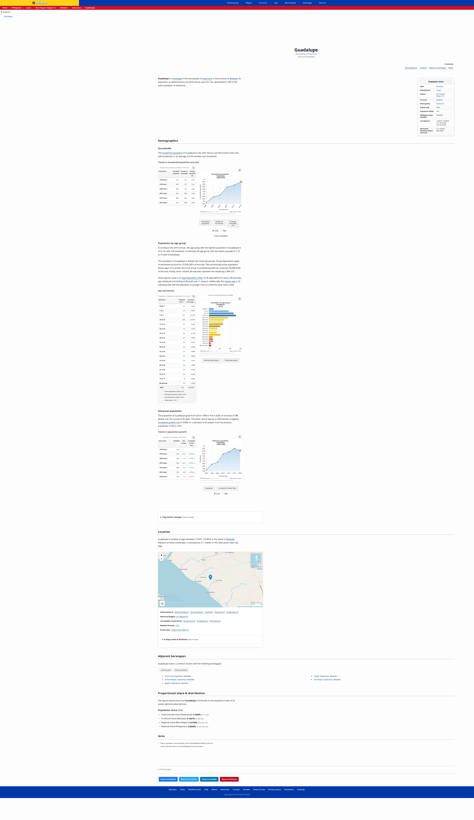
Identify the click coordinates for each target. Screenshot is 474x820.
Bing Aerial (219, 612)
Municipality (290, 2)
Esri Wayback (181, 616)
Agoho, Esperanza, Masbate (176, 683)
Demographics (411, 68)
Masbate (64, 8)
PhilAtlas (41, 2)
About (214, 789)
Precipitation (202, 621)
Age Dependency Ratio (192, 278)
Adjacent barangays (437, 68)
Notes (450, 68)
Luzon (28, 8)
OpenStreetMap (180, 612)
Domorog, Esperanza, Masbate (178, 676)
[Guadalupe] (210, 577)
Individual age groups (211, 360)
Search (322, 3)
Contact (236, 789)
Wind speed (214, 621)
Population (209, 488)
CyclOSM (208, 612)
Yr (176, 625)
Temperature (188, 621)
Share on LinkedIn (209, 779)
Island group (233, 2)
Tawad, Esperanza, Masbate (325, 676)
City (276, 2)
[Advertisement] (21, 58)
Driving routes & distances (175, 639)
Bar (224, 230)
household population (172, 153)
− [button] (161, 558)
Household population (205, 222)
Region (249, 2)
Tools (182, 789)
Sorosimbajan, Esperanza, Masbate (179, 679)
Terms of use (259, 789)
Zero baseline (221, 236)
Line (216, 230)
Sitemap (301, 789)
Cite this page (165, 769)
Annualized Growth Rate (227, 488)
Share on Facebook (168, 779)
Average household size (233, 223)
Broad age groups (231, 360)
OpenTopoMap (196, 612)
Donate (246, 789)
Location (423, 68)
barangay (439, 86)
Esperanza (76, 8)
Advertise (225, 789)
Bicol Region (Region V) (45, 8)
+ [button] (161, 555)
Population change (171, 517)
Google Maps (231, 612)
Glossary (173, 789)
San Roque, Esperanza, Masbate (327, 679)
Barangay (307, 2)
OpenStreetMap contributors (251, 606)
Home (4, 8)
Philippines (16, 8)
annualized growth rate (169, 422)
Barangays (8, 17)
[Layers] (162, 603)
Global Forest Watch (179, 630)
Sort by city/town (181, 670)
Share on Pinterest (229, 779)
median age (230, 281)
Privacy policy (274, 789)
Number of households (219, 222)
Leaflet (239, 606)
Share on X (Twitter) (189, 779)
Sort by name (166, 670)
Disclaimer (289, 789)
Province (263, 2)
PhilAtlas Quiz (194, 789)
